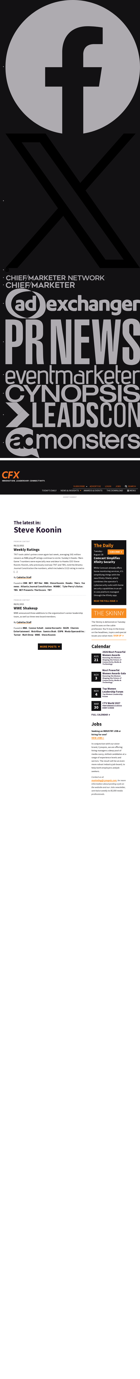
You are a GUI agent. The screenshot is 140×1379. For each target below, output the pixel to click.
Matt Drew (27, 634)
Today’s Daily (49, 490)
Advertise (95, 486)
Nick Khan (36, 631)
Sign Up (117, 635)
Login (108, 486)
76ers (77, 583)
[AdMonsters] (72, 442)
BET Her (38, 583)
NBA (46, 583)
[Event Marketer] (72, 374)
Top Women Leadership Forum (112, 690)
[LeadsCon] (72, 414)
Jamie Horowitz (53, 627)
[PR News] (72, 341)
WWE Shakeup (26, 608)
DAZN (66, 627)
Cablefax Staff (24, 577)
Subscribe (79, 486)
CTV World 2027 (111, 703)
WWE (37, 634)
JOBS (118, 486)
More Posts (48, 646)
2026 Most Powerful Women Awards (113, 653)
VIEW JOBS (97, 737)
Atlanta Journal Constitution (36, 586)
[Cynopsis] (72, 393)
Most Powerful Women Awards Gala (114, 672)
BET (31, 583)
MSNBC (57, 586)
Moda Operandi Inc (74, 631)
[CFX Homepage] (12, 474)
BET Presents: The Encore (32, 590)
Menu (133, 490)
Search (132, 486)
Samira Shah (49, 631)
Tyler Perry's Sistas (72, 586)
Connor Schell (36, 627)
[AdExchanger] (72, 303)
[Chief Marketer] (40, 284)
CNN (25, 583)
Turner (17, 634)
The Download (115, 490)
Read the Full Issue (105, 600)
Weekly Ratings (27, 549)
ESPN (60, 631)
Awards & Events (93, 490)
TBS (16, 590)
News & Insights (70, 490)
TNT (49, 590)
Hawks (69, 583)
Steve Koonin (57, 583)
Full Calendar (99, 714)
